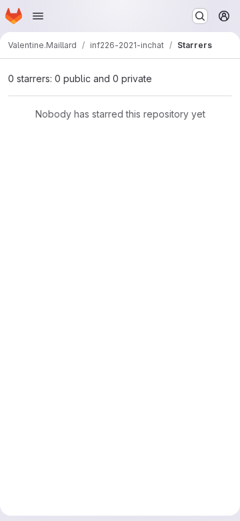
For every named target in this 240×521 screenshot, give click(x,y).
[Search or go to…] (200, 16)
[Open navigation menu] (38, 16)
